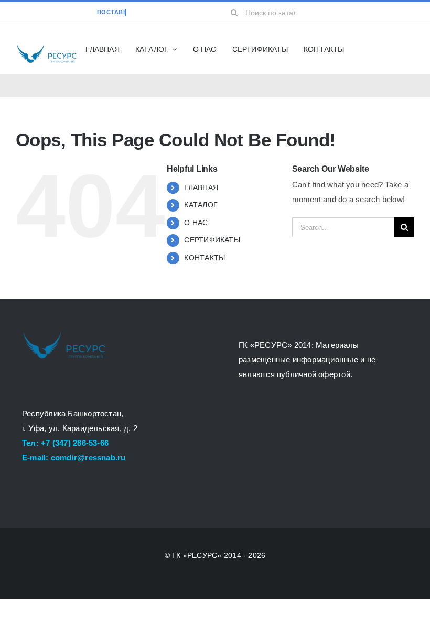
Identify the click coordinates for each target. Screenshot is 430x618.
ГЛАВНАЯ (201, 187)
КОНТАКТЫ (204, 257)
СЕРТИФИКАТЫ (212, 240)
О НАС (196, 222)
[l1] (46, 45)
